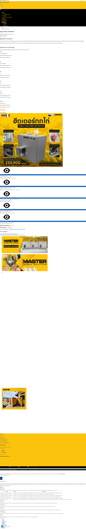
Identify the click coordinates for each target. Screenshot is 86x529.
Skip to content (2, 0)
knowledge (11, 34)
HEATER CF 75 (7, 229)
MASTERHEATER (12, 229)
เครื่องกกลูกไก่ (23, 229)
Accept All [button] (7, 475)
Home (3, 27)
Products (12, 225)
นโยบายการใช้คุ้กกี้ (62, 473)
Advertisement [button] (2, 511)
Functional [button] (1, 500)
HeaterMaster (2, 109)
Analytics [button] (1, 507)
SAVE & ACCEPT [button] (2, 517)
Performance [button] (2, 504)
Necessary (2, 487)
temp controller (18, 229)
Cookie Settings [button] (2, 475)
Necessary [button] (1, 486)
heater (4, 229)
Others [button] (1, 514)
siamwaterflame (2, 34)
